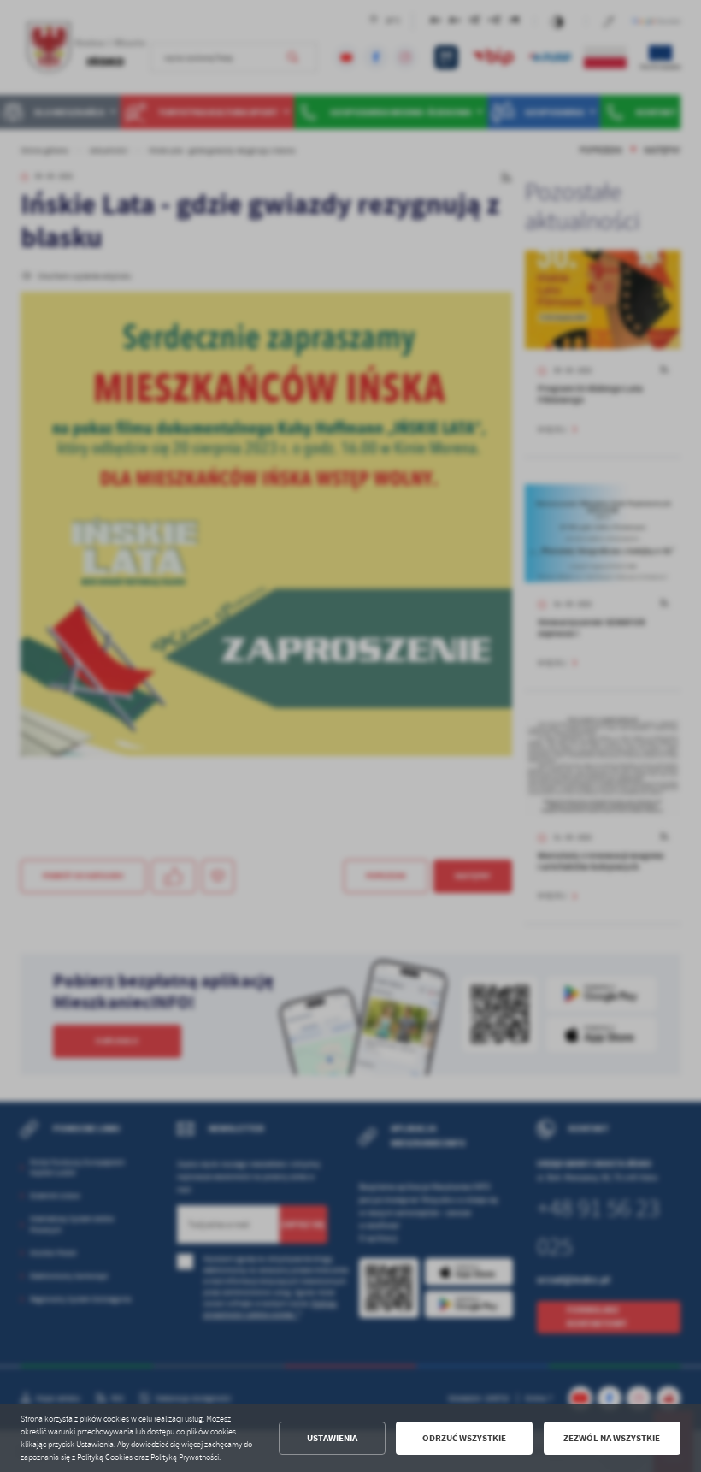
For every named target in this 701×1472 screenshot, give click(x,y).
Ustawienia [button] (332, 1438)
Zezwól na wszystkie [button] (611, 1438)
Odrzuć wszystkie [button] (464, 1438)
